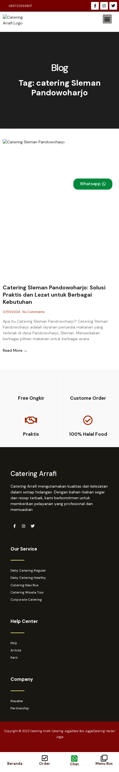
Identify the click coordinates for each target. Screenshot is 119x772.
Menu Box (104, 763)
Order (44, 763)
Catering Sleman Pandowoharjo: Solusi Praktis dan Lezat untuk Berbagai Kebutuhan (54, 294)
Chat (74, 764)
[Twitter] (113, 6)
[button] (107, 19)
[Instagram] (104, 6)
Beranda (14, 763)
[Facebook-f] (95, 6)
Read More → (15, 350)
